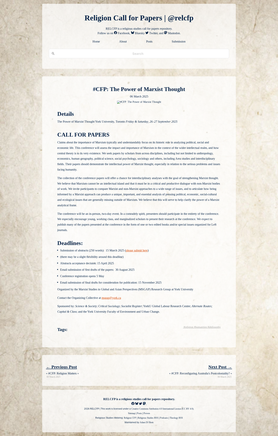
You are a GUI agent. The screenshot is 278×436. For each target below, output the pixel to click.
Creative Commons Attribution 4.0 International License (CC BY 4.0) (162, 408)
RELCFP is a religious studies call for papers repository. (139, 399)
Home (96, 41)
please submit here (137, 250)
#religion (188, 327)
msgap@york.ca (111, 297)
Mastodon (173, 33)
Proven (147, 413)
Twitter (153, 33)
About (123, 41)
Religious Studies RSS (148, 418)
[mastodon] (144, 404)
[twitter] (140, 404)
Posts (149, 41)
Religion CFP (130, 418)
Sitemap (131, 413)
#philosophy (214, 327)
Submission (179, 41)
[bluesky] (136, 404)
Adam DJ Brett (146, 422)
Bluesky (139, 33)
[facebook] (132, 404)
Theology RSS (176, 418)
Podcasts (164, 418)
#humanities (200, 327)
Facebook (123, 33)
